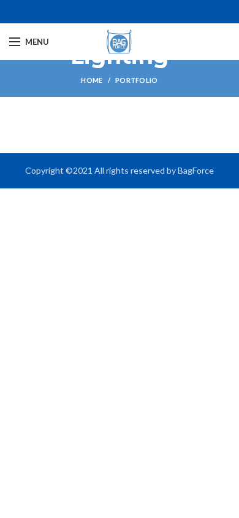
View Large (220, 131)
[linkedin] (127, 12)
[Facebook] (112, 12)
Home (91, 80)
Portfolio (136, 80)
